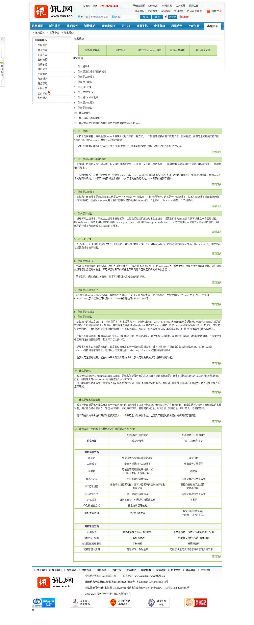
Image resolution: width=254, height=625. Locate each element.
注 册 (157, 17)
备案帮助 (42, 78)
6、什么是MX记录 (84, 92)
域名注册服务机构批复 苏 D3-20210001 (106, 587)
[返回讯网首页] (54, 11)
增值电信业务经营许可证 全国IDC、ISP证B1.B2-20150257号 (158, 587)
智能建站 (89, 25)
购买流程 (139, 11)
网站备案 (165, 11)
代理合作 (193, 5)
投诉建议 (131, 570)
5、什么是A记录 (82, 87)
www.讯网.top (157, 576)
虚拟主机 (142, 25)
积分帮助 (42, 98)
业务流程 (42, 59)
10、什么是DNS (82, 113)
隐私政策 (190, 570)
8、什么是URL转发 (84, 102)
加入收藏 (180, 5)
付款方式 (152, 11)
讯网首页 (37, 25)
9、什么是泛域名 (83, 107)
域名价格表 (137, 440)
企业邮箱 (159, 25)
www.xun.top (142, 576)
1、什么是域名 (82, 66)
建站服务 (72, 25)
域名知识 (120, 50)
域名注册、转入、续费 (150, 50)
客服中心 (212, 26)
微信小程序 (108, 25)
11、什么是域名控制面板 (87, 118)
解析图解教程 (92, 50)
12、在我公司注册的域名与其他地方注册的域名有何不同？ (105, 123)
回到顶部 (205, 570)
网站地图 (146, 570)
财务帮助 (42, 83)
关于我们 (42, 570)
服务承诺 (71, 570)
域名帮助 (42, 69)
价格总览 (167, 5)
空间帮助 (42, 74)
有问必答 (179, 11)
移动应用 (177, 25)
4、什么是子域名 (83, 82)
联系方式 (42, 50)
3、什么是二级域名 (84, 76)
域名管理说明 (177, 50)
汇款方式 (42, 55)
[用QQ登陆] (170, 18)
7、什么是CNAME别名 (86, 97)
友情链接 (161, 570)
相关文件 (176, 570)
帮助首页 (42, 45)
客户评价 (43, 93)
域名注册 (54, 25)
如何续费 (42, 88)
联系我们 (57, 570)
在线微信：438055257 (147, 5)
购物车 (217, 11)
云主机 (126, 25)
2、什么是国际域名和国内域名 (90, 71)
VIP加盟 (194, 25)
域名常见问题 (203, 50)
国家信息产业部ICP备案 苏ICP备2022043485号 (110, 581)
